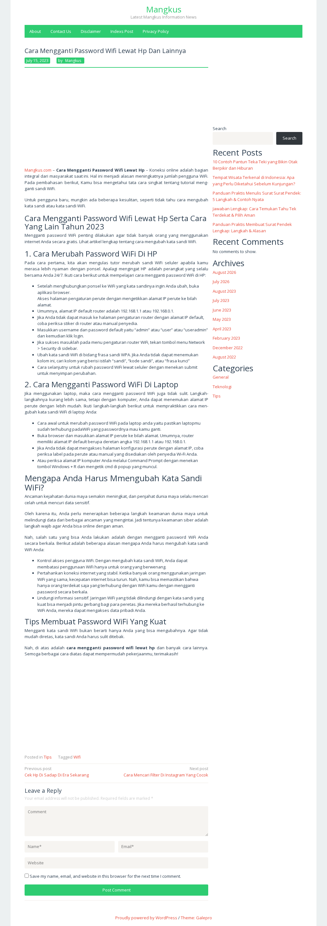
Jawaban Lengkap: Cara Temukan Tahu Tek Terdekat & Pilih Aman (254, 212)
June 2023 (222, 310)
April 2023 (222, 329)
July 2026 (221, 281)
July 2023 (221, 300)
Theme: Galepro (196, 918)
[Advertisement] (116, 120)
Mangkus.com (38, 170)
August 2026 (224, 272)
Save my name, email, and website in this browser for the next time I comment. (105, 876)
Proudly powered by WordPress (146, 918)
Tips (48, 757)
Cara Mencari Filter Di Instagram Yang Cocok (166, 772)
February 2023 (226, 338)
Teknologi (222, 387)
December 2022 (228, 348)
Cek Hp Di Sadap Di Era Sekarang (57, 772)
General (221, 377)
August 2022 (224, 357)
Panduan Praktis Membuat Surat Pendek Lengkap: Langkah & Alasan (252, 227)
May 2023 (222, 319)
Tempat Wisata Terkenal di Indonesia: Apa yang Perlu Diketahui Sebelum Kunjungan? (254, 180)
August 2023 (224, 291)
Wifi (77, 757)
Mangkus (163, 9)
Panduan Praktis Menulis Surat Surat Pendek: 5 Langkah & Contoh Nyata (257, 196)
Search (219, 128)
